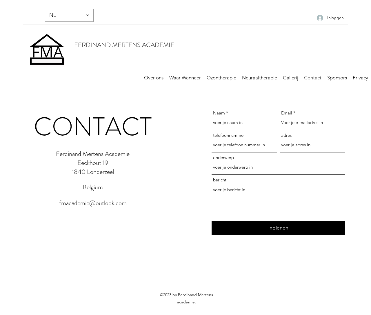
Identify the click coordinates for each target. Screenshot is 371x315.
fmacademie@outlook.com (93, 203)
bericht (219, 180)
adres (286, 135)
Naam (219, 113)
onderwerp (223, 157)
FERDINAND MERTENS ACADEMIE (124, 44)
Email (286, 113)
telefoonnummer (229, 135)
